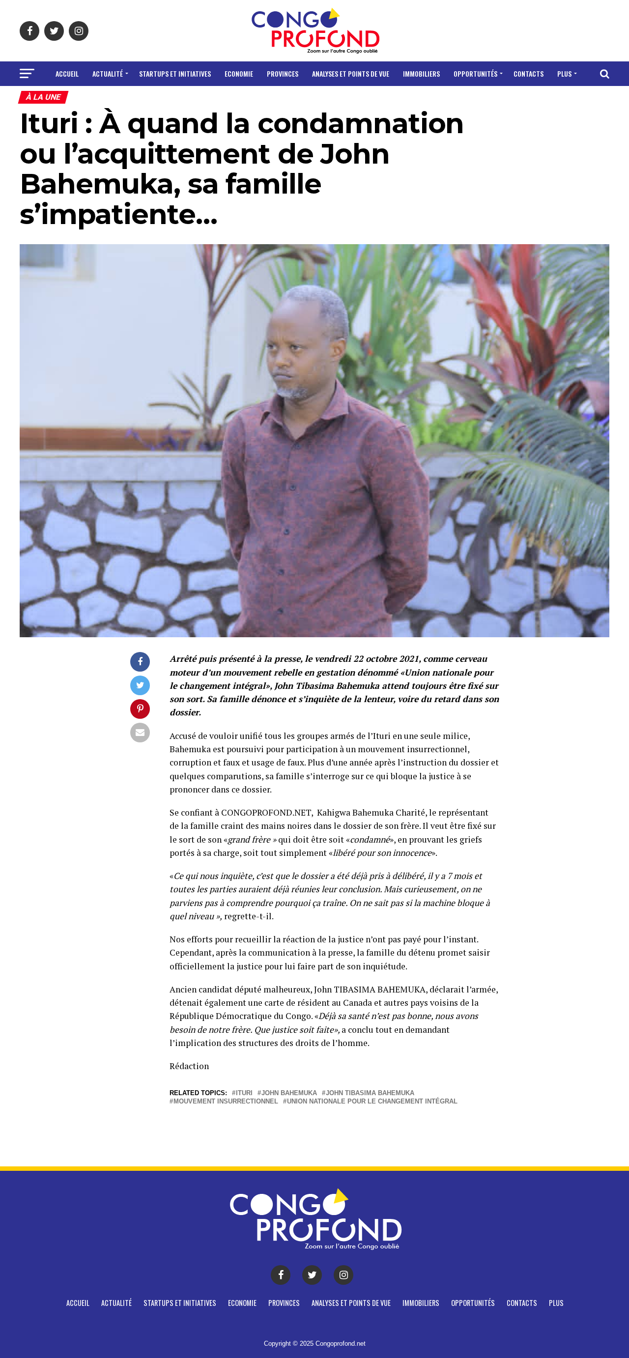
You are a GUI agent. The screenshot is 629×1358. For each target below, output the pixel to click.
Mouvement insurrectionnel (225, 1102)
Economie (239, 73)
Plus (564, 73)
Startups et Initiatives (175, 73)
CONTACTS (528, 73)
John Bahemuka (289, 1093)
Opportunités (475, 73)
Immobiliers (421, 73)
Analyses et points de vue (350, 73)
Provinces (282, 73)
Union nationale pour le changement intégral (372, 1102)
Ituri (244, 1093)
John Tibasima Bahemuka (370, 1093)
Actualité (107, 73)
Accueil (67, 73)
